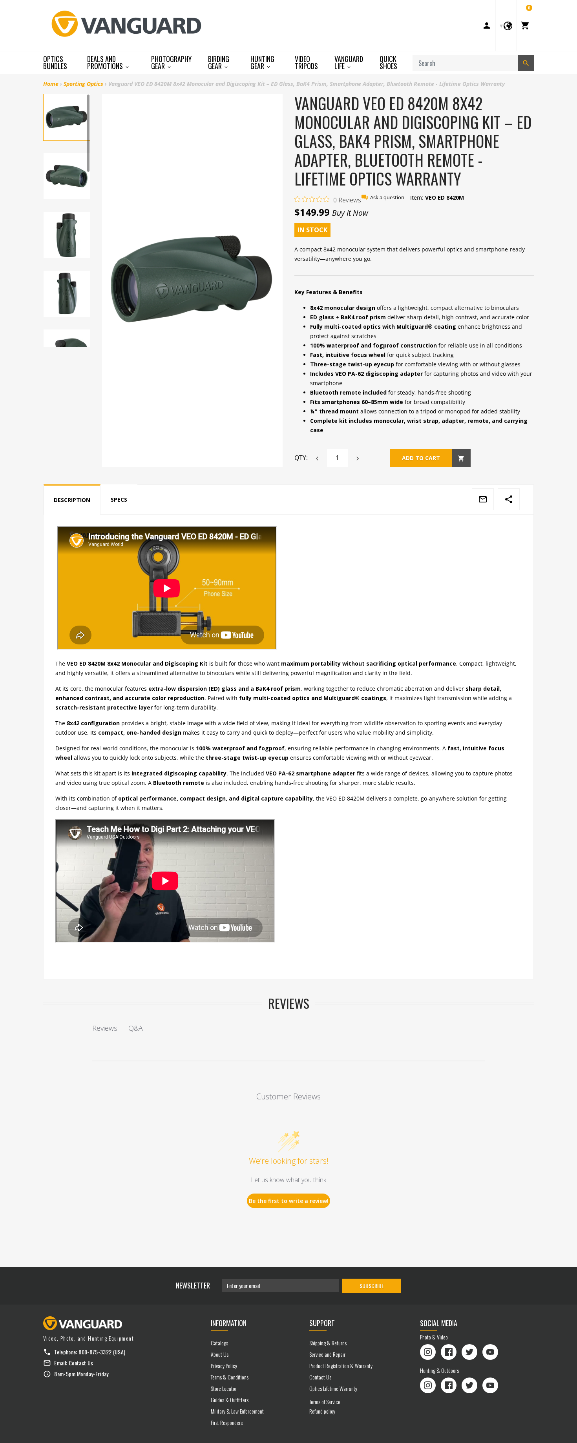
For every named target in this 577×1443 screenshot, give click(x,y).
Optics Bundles (55, 62)
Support (322, 1323)
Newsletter (193, 1285)
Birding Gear (218, 62)
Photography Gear (171, 62)
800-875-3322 (95, 1352)
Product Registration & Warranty (340, 1365)
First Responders (227, 1422)
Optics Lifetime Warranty (333, 1388)
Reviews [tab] (104, 1028)
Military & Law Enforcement (237, 1411)
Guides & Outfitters (229, 1400)
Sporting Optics (83, 83)
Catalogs (219, 1343)
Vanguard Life (348, 62)
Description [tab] (72, 500)
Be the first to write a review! (289, 1201)
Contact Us (81, 1363)
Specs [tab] (119, 499)
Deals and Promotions (105, 62)
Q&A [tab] (135, 1028)
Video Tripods (306, 62)
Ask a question (387, 197)
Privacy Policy (224, 1365)
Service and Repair (327, 1354)
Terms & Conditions (229, 1377)
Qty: (301, 457)
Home (50, 83)
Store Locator (224, 1388)
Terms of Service (324, 1402)
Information (229, 1323)
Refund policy (322, 1411)
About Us (219, 1354)
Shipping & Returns (328, 1343)
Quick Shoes (388, 62)
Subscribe (372, 1285)
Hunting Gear (262, 62)
